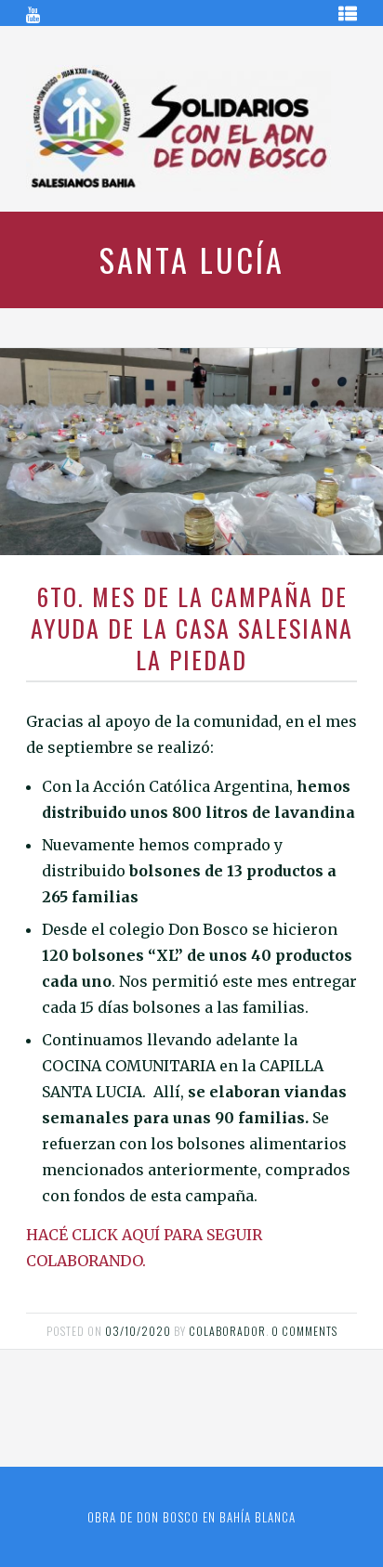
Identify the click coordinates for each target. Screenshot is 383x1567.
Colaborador (227, 1331)
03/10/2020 (138, 1331)
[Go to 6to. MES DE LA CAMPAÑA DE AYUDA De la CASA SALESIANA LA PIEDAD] (191, 451)
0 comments (304, 1331)
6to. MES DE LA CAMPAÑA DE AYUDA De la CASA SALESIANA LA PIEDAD (192, 628)
